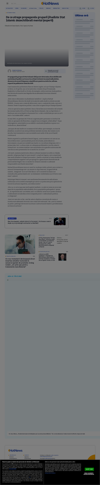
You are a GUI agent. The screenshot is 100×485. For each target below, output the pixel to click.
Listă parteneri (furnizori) (50, 473)
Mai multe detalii (12, 468)
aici (29, 477)
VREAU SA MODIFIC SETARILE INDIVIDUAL (89, 473)
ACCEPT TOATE (89, 469)
